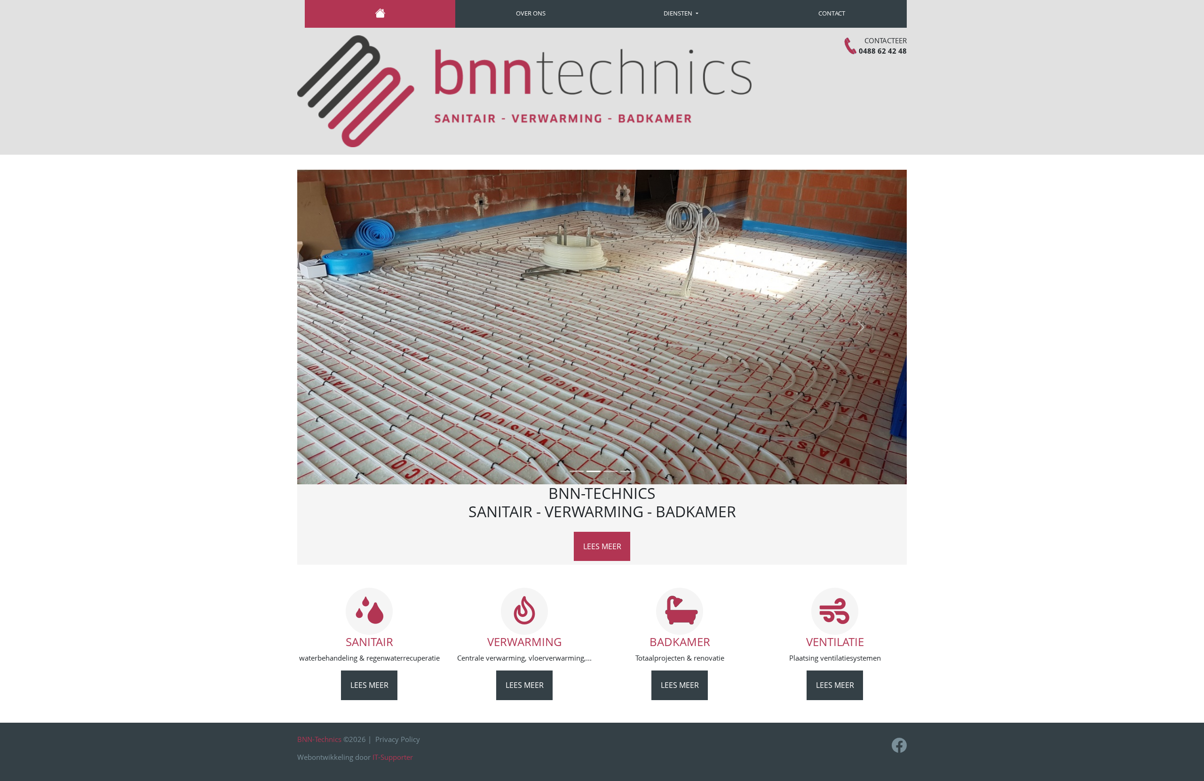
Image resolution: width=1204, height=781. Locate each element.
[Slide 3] (610, 471)
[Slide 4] (627, 471)
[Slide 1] (577, 471)
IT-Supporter (392, 757)
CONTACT (831, 13)
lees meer (602, 546)
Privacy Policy (397, 739)
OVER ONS (531, 13)
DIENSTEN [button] (679, 13)
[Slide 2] (593, 471)
